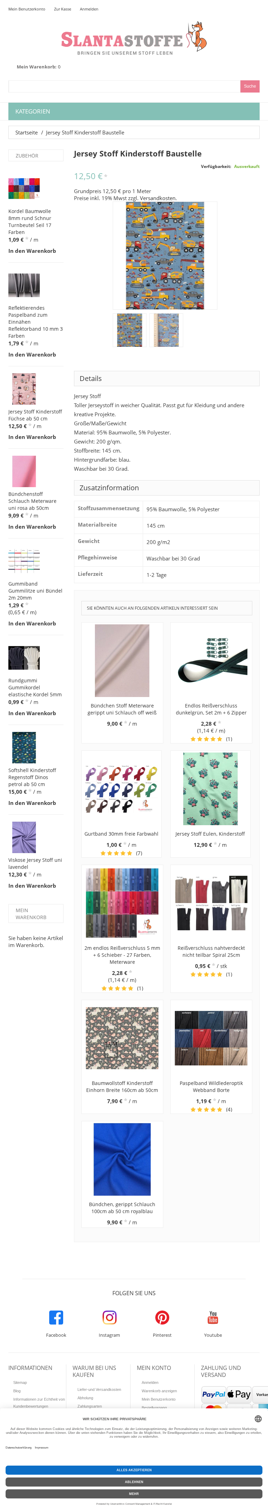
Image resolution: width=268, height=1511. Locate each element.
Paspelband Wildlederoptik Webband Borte (211, 1086)
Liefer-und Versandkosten (99, 1389)
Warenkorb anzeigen (159, 1391)
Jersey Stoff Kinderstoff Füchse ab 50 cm (35, 415)
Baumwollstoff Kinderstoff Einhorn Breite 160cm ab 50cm (122, 1086)
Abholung (85, 1398)
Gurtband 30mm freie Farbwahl (121, 833)
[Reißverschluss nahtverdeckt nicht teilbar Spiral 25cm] (211, 903)
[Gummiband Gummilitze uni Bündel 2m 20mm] (24, 561)
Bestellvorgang (154, 1408)
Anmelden (89, 9)
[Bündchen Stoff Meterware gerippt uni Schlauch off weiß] (122, 660)
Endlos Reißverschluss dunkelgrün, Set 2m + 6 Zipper (211, 709)
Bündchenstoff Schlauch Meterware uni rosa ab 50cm (32, 501)
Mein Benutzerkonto (26, 9)
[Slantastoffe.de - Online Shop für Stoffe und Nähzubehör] (134, 38)
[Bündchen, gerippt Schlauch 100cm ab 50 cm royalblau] (122, 1159)
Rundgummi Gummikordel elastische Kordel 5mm (35, 687)
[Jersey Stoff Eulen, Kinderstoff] (210, 789)
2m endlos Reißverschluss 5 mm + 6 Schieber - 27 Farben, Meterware (122, 955)
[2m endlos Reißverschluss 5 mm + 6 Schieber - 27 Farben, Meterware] (122, 903)
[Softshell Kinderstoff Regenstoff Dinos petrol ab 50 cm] (24, 747)
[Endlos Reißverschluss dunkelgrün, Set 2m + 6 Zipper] (211, 660)
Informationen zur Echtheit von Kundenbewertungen (39, 1402)
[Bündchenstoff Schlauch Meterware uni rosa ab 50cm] (24, 471)
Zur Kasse (62, 9)
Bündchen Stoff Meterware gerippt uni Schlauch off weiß (122, 709)
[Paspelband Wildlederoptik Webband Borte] (211, 1038)
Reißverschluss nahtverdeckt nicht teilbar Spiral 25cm (211, 951)
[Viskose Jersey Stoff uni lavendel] (24, 837)
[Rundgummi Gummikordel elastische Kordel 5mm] (24, 658)
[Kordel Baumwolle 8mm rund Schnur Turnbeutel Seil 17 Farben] (24, 188)
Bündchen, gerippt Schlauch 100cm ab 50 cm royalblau (122, 1208)
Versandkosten (158, 198)
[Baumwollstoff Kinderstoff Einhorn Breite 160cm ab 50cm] (122, 1038)
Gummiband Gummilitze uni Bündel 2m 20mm (35, 590)
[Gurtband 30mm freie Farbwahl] (121, 789)
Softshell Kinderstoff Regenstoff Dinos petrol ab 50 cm (32, 777)
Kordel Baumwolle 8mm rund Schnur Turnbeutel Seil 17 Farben (29, 221)
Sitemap (20, 1382)
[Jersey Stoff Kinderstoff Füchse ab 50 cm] (24, 389)
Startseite (26, 132)
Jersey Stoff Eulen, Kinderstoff (210, 833)
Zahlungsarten (89, 1406)
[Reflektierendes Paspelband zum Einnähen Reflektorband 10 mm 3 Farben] (24, 285)
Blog (17, 1391)
